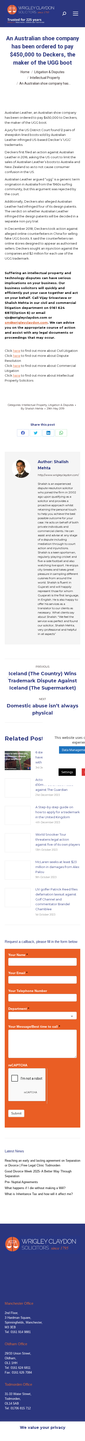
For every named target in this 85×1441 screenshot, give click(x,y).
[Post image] (18, 760)
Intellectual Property (34, 405)
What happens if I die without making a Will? (35, 1188)
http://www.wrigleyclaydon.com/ (58, 475)
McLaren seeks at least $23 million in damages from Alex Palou (57, 867)
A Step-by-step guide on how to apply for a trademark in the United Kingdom (57, 812)
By (32, 408)
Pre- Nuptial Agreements (21, 1182)
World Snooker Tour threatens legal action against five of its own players (57, 839)
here (16, 351)
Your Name (18, 955)
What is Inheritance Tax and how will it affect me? (39, 1194)
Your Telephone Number (27, 991)
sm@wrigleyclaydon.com (26, 322)
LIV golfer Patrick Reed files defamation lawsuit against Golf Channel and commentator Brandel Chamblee (56, 899)
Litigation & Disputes (61, 405)
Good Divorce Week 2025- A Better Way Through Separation (38, 1174)
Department (18, 1009)
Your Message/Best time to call (34, 1026)
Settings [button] (67, 772)
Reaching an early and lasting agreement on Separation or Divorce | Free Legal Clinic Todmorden (42, 1163)
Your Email (17, 973)
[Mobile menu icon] (75, 13)
